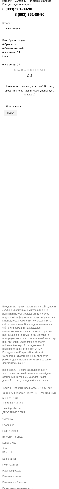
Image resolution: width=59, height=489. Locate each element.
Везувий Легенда (12, 436)
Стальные (8, 425)
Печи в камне (10, 431)
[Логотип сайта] (2, 19)
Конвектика (9, 442)
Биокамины (9, 458)
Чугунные (8, 419)
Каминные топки (12, 476)
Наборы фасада (11, 470)
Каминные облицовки (14, 482)
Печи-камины (10, 464)
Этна (5, 448)
